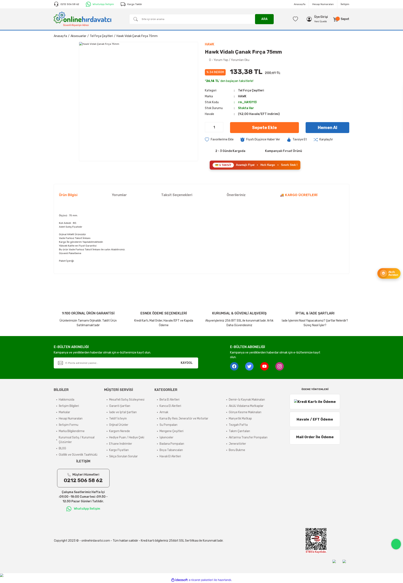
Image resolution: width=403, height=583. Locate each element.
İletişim (345, 4)
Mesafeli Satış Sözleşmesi (126, 399)
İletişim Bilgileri (69, 406)
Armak (164, 412)
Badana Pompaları (172, 444)
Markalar (64, 412)
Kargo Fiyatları (119, 450)
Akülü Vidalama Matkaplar (246, 406)
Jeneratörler (237, 444)
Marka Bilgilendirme (72, 431)
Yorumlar (119, 195)
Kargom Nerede (119, 431)
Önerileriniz (236, 195)
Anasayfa (299, 4)
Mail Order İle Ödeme (315, 437)
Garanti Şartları (119, 406)
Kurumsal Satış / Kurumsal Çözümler (76, 440)
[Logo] (82, 18)
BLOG (62, 448)
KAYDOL (187, 363)
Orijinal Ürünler (118, 425)
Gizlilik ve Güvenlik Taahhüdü (78, 454)
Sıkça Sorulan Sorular (123, 456)
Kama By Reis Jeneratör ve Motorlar (184, 418)
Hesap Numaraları (323, 4)
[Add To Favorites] (219, 139)
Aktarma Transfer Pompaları (248, 437)
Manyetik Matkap (240, 418)
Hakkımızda (66, 399)
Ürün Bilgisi (68, 195)
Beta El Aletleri (169, 399)
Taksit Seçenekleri (176, 195)
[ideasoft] (179, 580)
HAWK (242, 96)
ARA (264, 19)
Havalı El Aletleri (170, 456)
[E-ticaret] (201, 580)
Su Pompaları (168, 425)
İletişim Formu (68, 425)
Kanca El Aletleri (170, 406)
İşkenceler (166, 437)
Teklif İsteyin (118, 418)
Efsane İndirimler (120, 444)
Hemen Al (327, 127)
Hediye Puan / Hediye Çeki (126, 437)
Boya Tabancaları (171, 450)
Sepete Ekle (264, 127)
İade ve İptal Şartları (123, 412)
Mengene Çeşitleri (171, 431)
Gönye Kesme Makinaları (245, 412)
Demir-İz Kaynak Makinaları (247, 399)
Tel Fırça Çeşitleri (251, 90)
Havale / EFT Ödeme (315, 419)
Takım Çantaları (239, 431)
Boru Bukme (237, 450)
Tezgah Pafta (238, 425)
